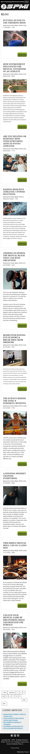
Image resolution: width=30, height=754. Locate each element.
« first (4, 692)
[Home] (15, 5)
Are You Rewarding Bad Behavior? (13, 728)
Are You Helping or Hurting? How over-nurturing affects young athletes (14, 141)
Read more (22, 54)
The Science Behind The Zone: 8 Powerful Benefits (14, 400)
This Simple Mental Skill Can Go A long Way (14, 545)
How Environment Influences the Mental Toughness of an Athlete (14, 68)
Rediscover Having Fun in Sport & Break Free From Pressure (14, 339)
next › (24, 700)
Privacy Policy (15, 748)
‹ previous (12, 692)
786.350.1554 (9, 742)
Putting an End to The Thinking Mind (14, 21)
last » (4, 703)
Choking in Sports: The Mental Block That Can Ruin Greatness (14, 257)
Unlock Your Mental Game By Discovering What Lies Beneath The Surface (14, 620)
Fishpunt (26, 752)
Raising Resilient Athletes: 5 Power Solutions (14, 192)
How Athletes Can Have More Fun (13, 726)
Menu (26, 2)
